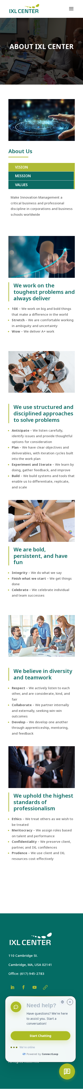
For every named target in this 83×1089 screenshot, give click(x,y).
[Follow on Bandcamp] (45, 987)
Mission (23, 175)
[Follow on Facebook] (23, 987)
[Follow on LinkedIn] (12, 987)
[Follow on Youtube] (35, 987)
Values (21, 184)
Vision (21, 167)
